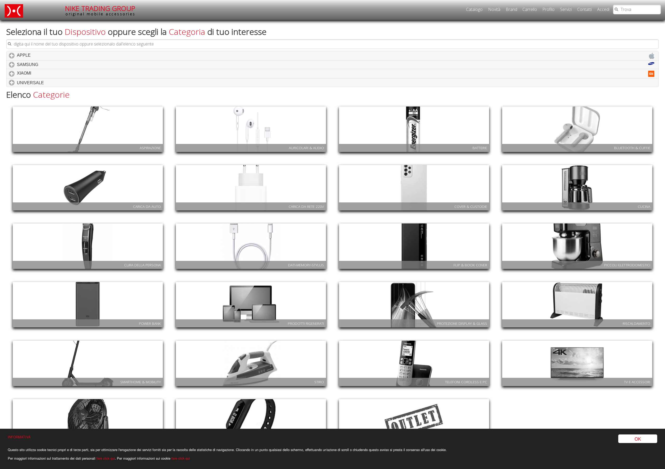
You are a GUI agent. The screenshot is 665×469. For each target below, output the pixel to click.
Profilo (548, 9)
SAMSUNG (49, 64)
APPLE (46, 55)
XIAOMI (46, 73)
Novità (494, 9)
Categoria (187, 31)
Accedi (603, 9)
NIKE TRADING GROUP (100, 10)
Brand (511, 9)
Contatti (584, 9)
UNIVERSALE (52, 83)
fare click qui (105, 458)
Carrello (529, 9)
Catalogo (474, 9)
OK (638, 438)
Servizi (566, 9)
